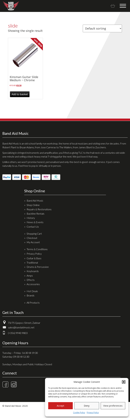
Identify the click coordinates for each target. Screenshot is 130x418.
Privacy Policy (93, 412)
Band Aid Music (11, 5)
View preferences (113, 405)
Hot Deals (32, 291)
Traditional (32, 262)
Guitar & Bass (34, 258)
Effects (31, 279)
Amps (30, 275)
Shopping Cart (34, 233)
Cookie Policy (79, 412)
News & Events (35, 222)
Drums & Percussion (38, 266)
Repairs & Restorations (39, 209)
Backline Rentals (35, 213)
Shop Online (33, 204)
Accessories (33, 284)
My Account (33, 242)
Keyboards (33, 271)
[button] (123, 382)
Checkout (32, 237)
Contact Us (33, 226)
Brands (30, 295)
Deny (87, 405)
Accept (60, 405)
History (31, 217)
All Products (33, 302)
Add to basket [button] (20, 94)
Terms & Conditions (37, 249)
